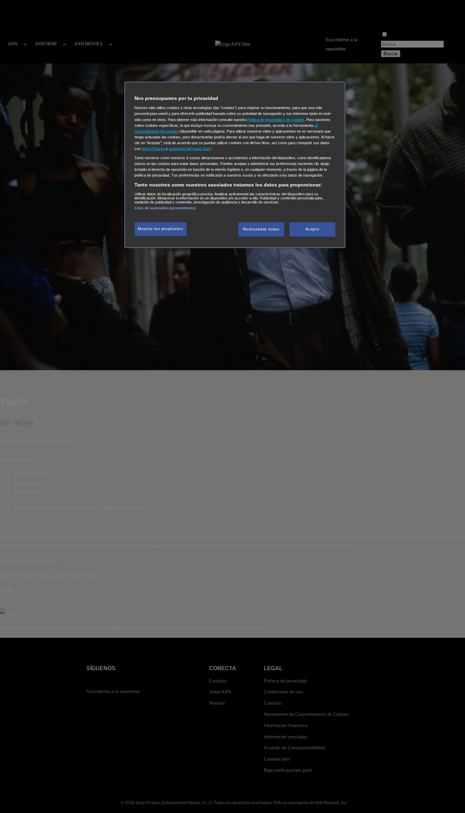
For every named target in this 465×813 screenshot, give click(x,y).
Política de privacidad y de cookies (275, 119)
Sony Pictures (153, 149)
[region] (235, 164)
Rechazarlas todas (261, 229)
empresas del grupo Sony (190, 149)
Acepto (312, 229)
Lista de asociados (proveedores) (165, 208)
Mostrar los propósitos (160, 229)
